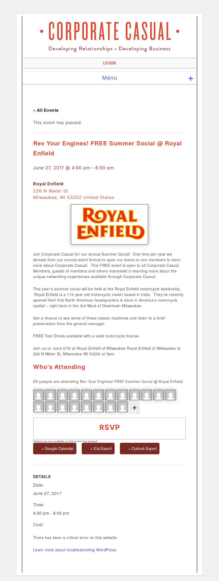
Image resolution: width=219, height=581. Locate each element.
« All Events (46, 110)
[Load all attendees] (134, 408)
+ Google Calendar (58, 448)
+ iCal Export (101, 448)
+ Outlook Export (142, 448)
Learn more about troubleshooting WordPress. (75, 549)
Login (109, 63)
